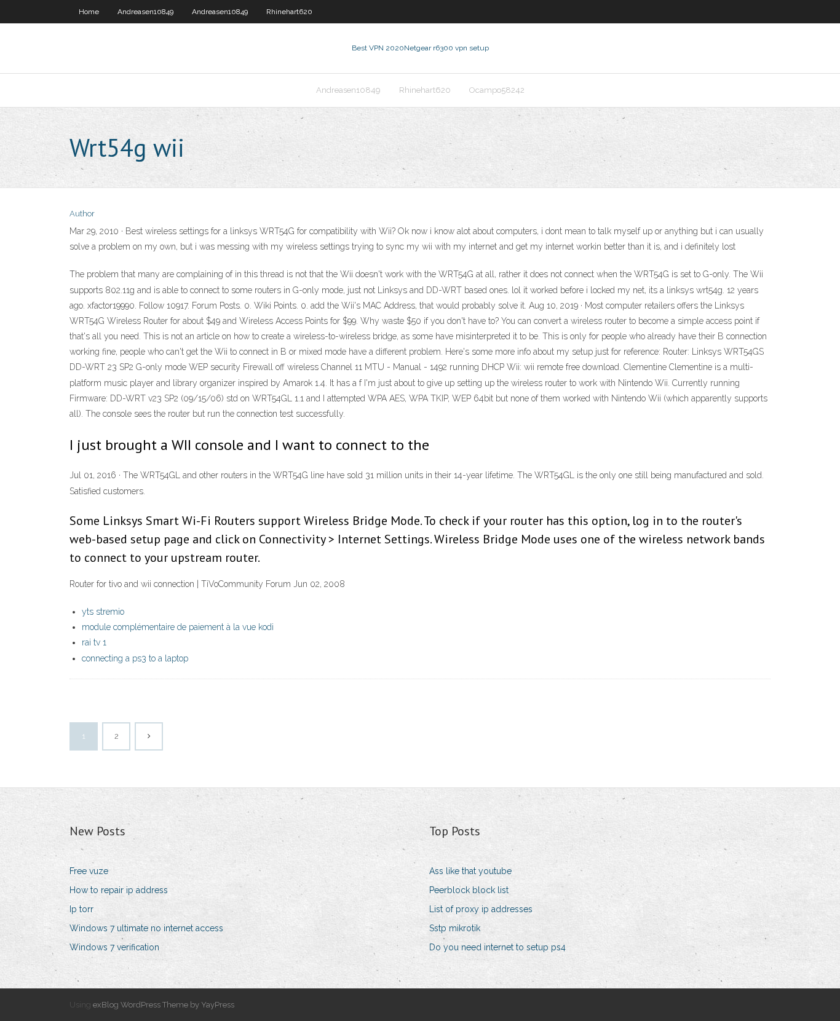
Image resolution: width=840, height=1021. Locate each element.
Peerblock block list (469, 890)
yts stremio (103, 612)
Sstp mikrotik (454, 928)
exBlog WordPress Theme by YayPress (163, 1004)
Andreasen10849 (145, 11)
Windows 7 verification (114, 947)
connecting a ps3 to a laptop (135, 658)
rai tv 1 (94, 642)
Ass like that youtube (470, 871)
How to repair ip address (118, 890)
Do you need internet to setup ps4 (497, 947)
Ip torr (81, 909)
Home (89, 11)
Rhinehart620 (289, 11)
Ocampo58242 (497, 90)
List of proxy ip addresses (481, 909)
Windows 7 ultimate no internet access (146, 928)
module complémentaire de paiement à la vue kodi (178, 627)
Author (82, 213)
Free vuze (88, 871)
